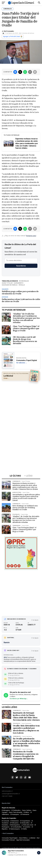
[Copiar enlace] (35, 72)
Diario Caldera (26, 810)
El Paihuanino (14, 823)
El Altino (26, 812)
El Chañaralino (16, 810)
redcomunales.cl (7, 791)
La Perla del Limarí (27, 825)
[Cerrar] (38, 852)
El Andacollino (24, 823)
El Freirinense (25, 814)
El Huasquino (15, 814)
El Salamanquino (14, 829)
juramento (19, 283)
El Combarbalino (16, 827)
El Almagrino (6, 810)
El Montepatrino (15, 825)
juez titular (8, 283)
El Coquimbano (25, 821)
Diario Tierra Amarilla (15, 812)
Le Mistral (32, 838)
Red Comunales (9, 31)
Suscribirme (21, 266)
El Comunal (5, 821)
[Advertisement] (21, 404)
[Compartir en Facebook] (15, 72)
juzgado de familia (10, 285)
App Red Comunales (23, 840)
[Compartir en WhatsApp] (25, 72)
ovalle (22, 285)
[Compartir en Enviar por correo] (30, 72)
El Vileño (24, 829)
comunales (24, 281)
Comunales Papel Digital (9, 838)
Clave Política (23, 838)
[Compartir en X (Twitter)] (20, 72)
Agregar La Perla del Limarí (11, 36)
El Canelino (26, 827)
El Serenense (15, 821)
